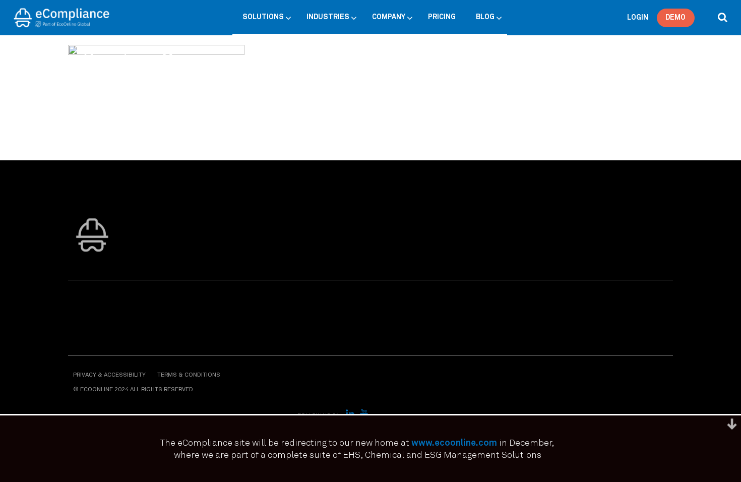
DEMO (675, 17)
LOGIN (637, 17)
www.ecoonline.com (454, 443)
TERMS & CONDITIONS (188, 375)
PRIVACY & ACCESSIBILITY (109, 375)
